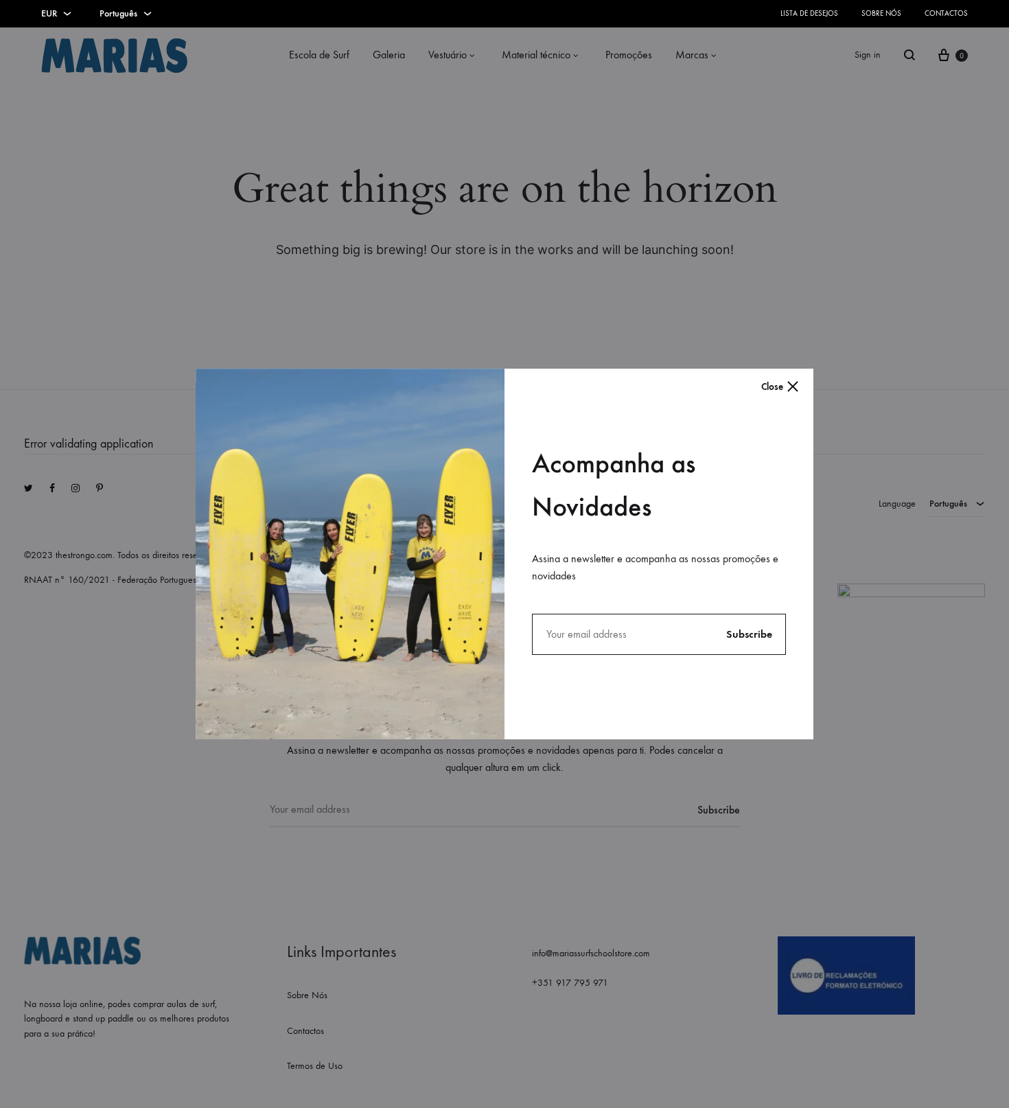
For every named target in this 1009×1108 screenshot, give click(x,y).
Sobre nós (881, 13)
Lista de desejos (809, 13)
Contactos (946, 13)
